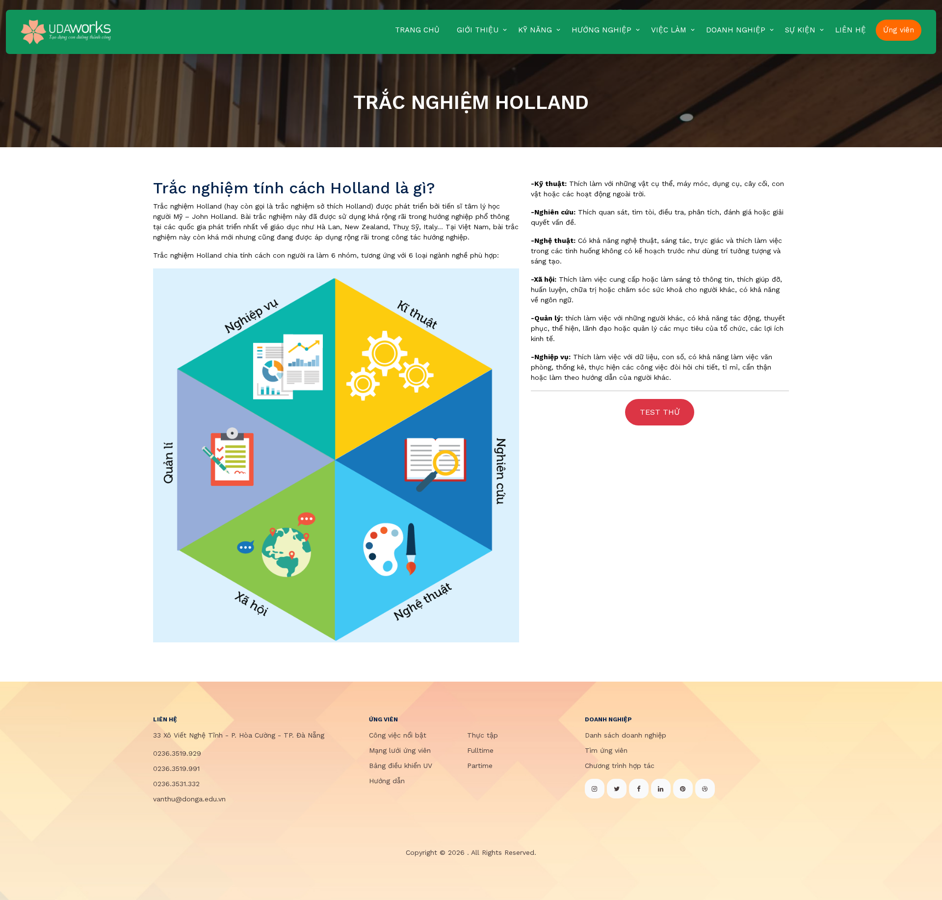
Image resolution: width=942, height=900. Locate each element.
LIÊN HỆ (850, 30)
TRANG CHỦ (417, 30)
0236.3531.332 (176, 784)
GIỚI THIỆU (477, 30)
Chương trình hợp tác (619, 765)
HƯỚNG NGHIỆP (601, 30)
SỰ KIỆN (800, 30)
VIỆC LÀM (668, 30)
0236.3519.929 (177, 753)
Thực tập (482, 735)
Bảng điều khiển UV (400, 765)
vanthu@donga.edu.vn (189, 799)
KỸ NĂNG (535, 30)
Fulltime (480, 750)
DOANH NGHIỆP (735, 30)
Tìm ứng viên (606, 750)
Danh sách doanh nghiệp (625, 735)
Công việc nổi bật (397, 735)
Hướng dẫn (387, 781)
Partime (480, 765)
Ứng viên (898, 30)
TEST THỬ (660, 412)
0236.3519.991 (176, 768)
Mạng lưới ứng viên (400, 750)
